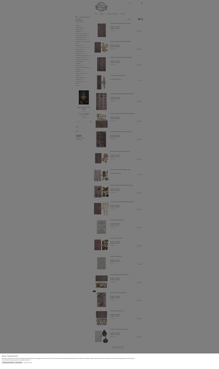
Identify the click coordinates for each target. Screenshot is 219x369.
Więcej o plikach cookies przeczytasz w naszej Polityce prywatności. (16, 360)
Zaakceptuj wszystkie (27, 362)
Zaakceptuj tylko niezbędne (8, 362)
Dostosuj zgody (19, 362)
